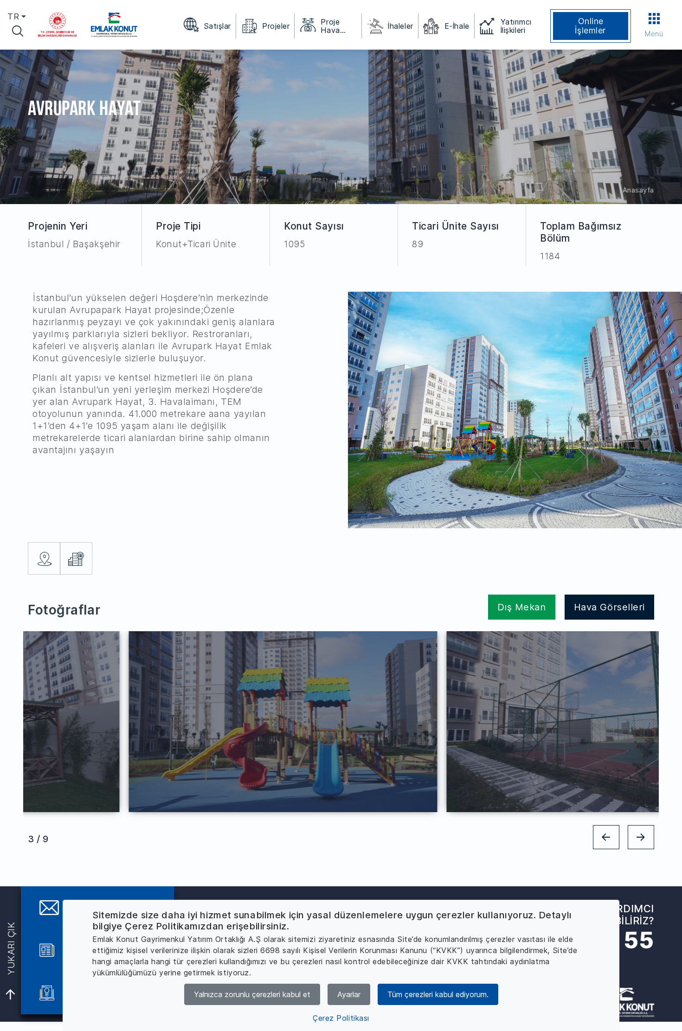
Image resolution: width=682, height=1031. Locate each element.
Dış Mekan (521, 607)
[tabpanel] (182, 721)
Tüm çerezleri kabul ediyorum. (438, 994)
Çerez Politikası (341, 1018)
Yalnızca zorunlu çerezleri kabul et (252, 994)
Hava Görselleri (609, 607)
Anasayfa (638, 190)
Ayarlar (348, 994)
